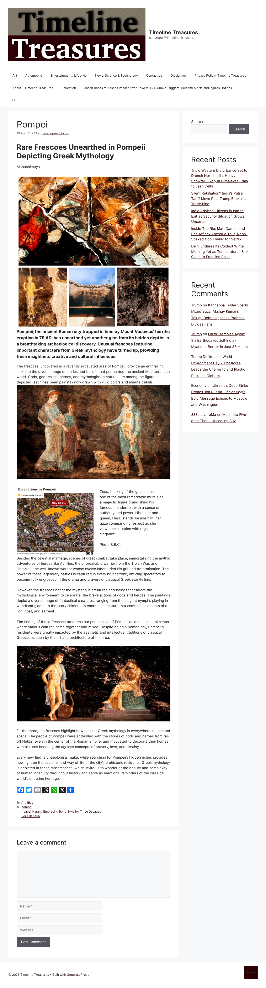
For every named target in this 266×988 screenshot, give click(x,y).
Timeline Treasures (173, 32)
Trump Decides (203, 357)
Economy (198, 385)
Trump (196, 305)
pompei (26, 807)
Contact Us (154, 75)
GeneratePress (78, 975)
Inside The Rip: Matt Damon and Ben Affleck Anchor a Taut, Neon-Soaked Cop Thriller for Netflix (219, 233)
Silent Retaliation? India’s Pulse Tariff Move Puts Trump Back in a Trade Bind (218, 198)
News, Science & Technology (116, 75)
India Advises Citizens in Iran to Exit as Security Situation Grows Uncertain (217, 216)
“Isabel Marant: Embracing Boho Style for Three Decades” (61, 811)
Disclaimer (178, 75)
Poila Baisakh (30, 816)
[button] (14, 100)
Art (14, 75)
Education (69, 88)
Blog (30, 802)
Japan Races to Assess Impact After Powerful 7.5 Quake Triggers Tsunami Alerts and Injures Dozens (158, 88)
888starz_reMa (203, 415)
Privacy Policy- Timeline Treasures (220, 75)
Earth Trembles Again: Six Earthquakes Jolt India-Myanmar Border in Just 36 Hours (219, 340)
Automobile (33, 75)
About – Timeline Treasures (32, 88)
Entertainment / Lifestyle (68, 75)
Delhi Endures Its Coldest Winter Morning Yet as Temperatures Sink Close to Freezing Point (220, 251)
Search (197, 122)
